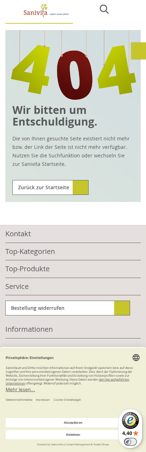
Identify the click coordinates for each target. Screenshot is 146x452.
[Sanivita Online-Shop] (39, 14)
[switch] (130, 442)
